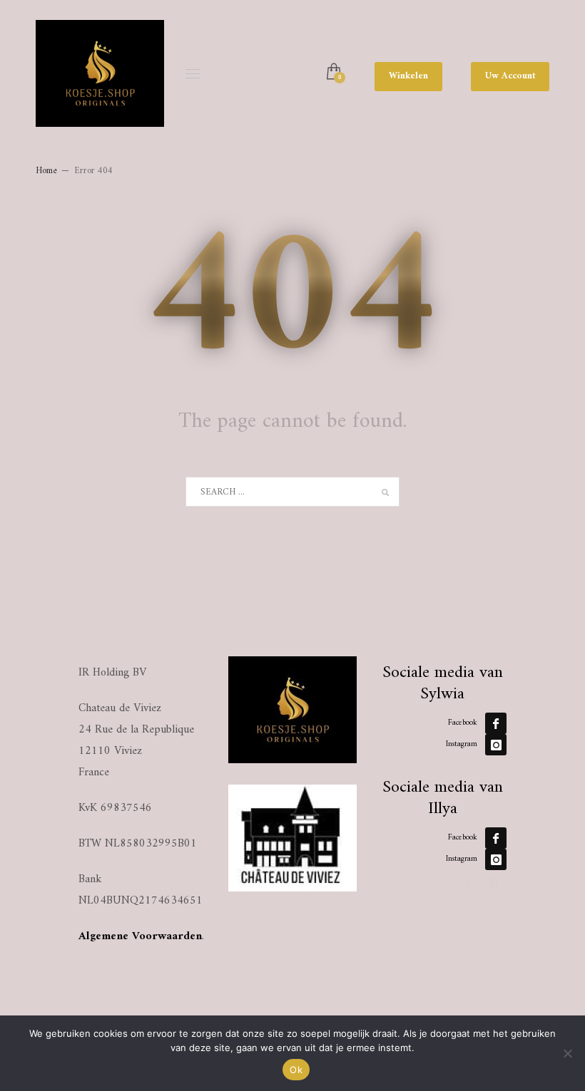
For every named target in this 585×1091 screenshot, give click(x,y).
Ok (296, 1069)
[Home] (292, 709)
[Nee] (567, 1053)
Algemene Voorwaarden (140, 936)
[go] (385, 492)
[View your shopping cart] (333, 72)
